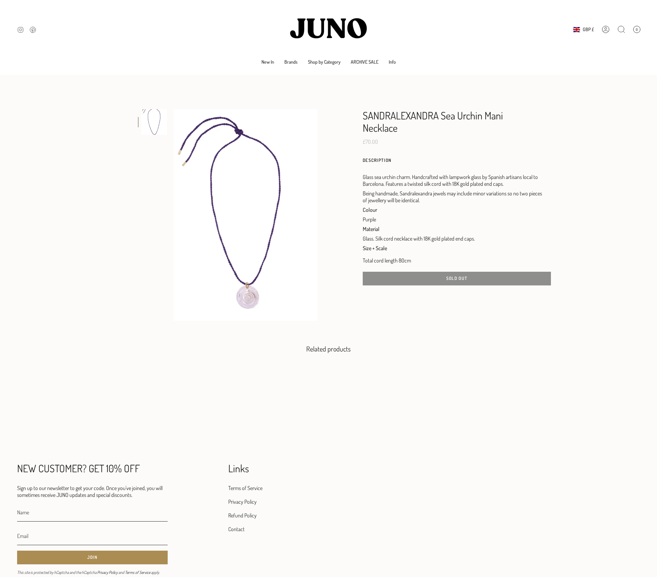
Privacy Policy (107, 572)
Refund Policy (242, 515)
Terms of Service (137, 572)
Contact (236, 529)
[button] (291, 62)
